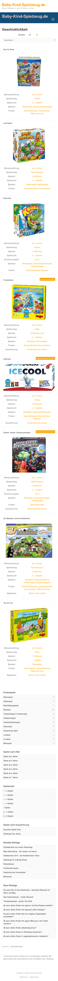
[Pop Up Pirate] (29, 72)
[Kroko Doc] (29, 220)
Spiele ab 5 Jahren (11, 769)
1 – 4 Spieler (8, 799)
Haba (37, 329)
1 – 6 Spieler (8, 803)
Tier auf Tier (8, 603)
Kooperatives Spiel (41, 497)
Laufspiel (7, 735)
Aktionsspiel (27, 106)
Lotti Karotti (7, 123)
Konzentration (44, 188)
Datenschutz (34, 977)
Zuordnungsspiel (43, 582)
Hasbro (37, 247)
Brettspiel (31, 341)
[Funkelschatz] (29, 302)
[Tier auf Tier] (29, 625)
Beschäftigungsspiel (11, 705)
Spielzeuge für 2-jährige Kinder (15, 860)
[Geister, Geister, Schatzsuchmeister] (29, 455)
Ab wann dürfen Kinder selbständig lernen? (20, 928)
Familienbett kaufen (11, 868)
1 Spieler (37, 660)
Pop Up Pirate (8, 49)
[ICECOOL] (29, 377)
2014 (37, 259)
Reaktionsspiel (37, 266)
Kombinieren (44, 110)
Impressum (24, 977)
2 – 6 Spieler (8, 816)
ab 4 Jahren (37, 94)
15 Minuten (35, 333)
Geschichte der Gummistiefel (14, 872)
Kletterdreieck (9, 864)
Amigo (37, 399)
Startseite (5, 946)
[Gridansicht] (30, 34)
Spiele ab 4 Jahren (11, 765)
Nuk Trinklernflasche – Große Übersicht (18, 897)
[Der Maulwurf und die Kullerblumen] (29, 541)
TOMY (37, 98)
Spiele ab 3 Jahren (11, 760)
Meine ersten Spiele (37, 593)
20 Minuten (37, 176)
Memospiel (8, 743)
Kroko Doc (7, 198)
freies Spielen (29, 668)
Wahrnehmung (37, 113)
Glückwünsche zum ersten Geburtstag (18, 847)
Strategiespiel (37, 500)
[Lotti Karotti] (29, 145)
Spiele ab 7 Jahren (11, 777)
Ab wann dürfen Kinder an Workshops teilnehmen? (23, 932)
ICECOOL (7, 359)
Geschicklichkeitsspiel (43, 106)
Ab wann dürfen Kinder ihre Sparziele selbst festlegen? (24, 909)
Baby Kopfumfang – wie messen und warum (20, 851)
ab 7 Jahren (37, 477)
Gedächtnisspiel (10, 718)
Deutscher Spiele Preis (12, 829)
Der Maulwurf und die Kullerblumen (16, 518)
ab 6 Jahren (37, 395)
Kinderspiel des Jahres (37, 349)
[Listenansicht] (37, 34)
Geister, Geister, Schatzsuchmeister (16, 432)
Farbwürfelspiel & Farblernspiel (15, 714)
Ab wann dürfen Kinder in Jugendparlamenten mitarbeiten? (26, 936)
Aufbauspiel (8, 701)
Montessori (8, 876)
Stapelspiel (37, 664)
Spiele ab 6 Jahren (11, 773)
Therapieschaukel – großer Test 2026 (18, 901)
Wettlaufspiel (42, 184)
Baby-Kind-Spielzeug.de (25, 16)
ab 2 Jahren (37, 648)
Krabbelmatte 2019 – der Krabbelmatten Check (21, 855)
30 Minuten (37, 403)
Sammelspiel (41, 341)
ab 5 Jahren (37, 325)
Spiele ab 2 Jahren (11, 756)
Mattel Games (37, 481)
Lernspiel (7, 739)
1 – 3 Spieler (8, 795)
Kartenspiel (8, 726)
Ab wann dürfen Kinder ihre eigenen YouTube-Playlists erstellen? (28, 905)
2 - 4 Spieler (37, 102)
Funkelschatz (8, 280)
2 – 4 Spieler (8, 812)
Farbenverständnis (30, 586)
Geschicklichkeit (31, 110)
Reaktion (44, 270)
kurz (42, 333)
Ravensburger (37, 172)
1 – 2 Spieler (8, 791)
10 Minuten (37, 251)
